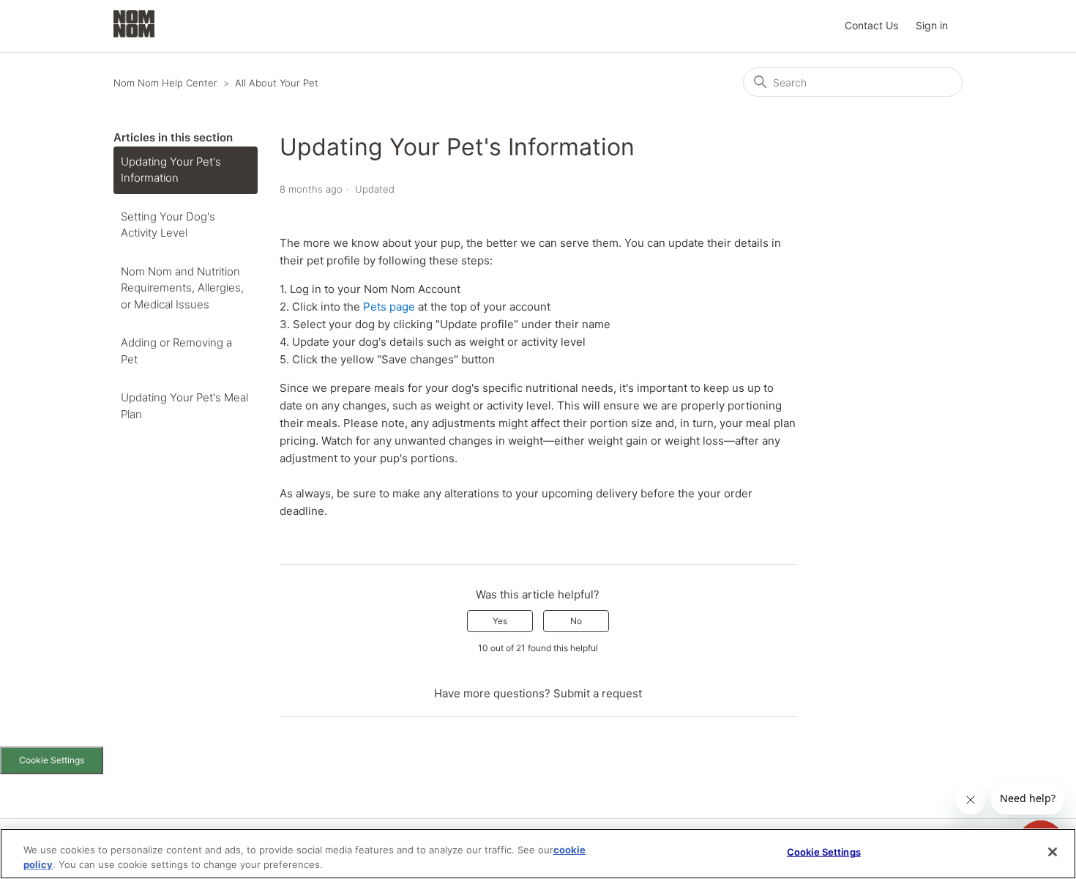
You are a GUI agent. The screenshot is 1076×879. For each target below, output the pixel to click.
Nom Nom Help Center (165, 83)
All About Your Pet (276, 83)
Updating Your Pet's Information (171, 170)
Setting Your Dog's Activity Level (168, 224)
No (576, 620)
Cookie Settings (51, 759)
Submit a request (597, 693)
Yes (500, 620)
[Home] (133, 33)
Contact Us (871, 25)
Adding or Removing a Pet (176, 350)
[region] (538, 853)
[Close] (1052, 852)
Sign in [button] (932, 25)
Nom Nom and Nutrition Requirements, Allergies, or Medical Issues (182, 287)
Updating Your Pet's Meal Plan (184, 405)
